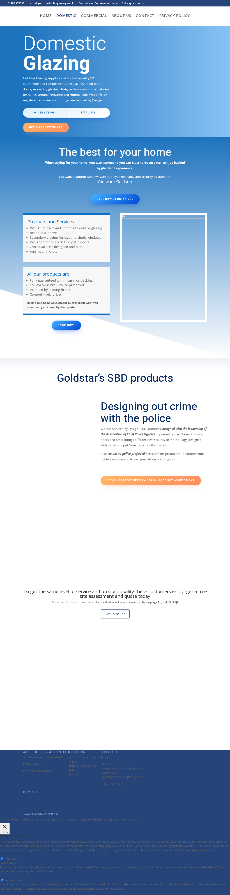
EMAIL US (88, 113)
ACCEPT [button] (171, 819)
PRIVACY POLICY (174, 16)
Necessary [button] (6, 854)
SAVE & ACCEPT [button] (9, 892)
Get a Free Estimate (46, 127)
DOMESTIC (66, 16)
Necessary (10, 858)
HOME (46, 16)
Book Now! (66, 325)
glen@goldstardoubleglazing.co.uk (122, 777)
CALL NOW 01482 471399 (115, 199)
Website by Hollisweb (46, 813)
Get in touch (115, 613)
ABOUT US (121, 16)
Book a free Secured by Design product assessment (151, 480)
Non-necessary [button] (9, 875)
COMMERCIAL (94, 16)
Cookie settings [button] (153, 819)
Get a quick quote (133, 3)
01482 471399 (44, 113)
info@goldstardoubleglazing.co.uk (121, 768)
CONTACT (145, 16)
